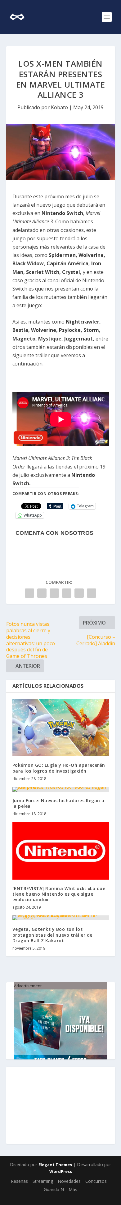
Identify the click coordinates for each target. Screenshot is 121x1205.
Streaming (43, 1181)
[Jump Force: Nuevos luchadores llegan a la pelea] (60, 789)
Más (73, 1189)
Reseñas (19, 1181)
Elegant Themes (55, 1164)
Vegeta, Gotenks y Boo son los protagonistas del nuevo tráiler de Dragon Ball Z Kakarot (52, 934)
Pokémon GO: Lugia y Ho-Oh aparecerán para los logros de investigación (58, 768)
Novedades (69, 1181)
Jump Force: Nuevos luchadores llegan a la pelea (58, 803)
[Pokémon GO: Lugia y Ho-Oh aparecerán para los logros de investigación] (60, 728)
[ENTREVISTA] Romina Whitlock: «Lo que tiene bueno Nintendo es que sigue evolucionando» (58, 893)
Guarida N (54, 1189)
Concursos (96, 1181)
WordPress (60, 1171)
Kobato (59, 107)
